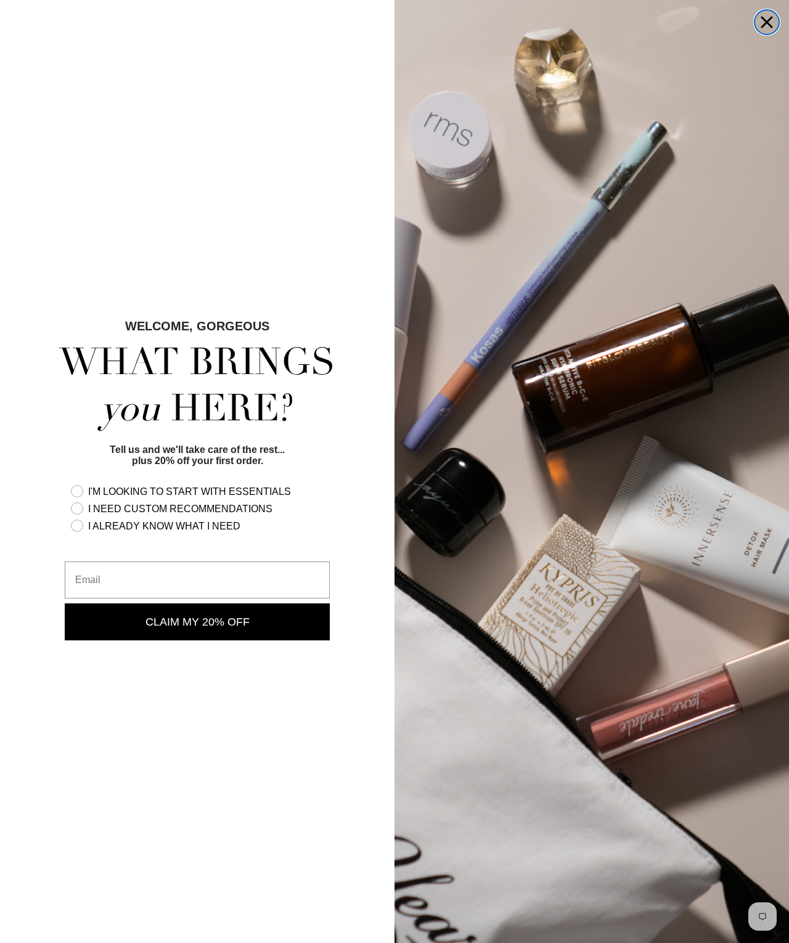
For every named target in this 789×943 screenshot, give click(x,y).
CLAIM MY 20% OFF (197, 622)
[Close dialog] (766, 22)
